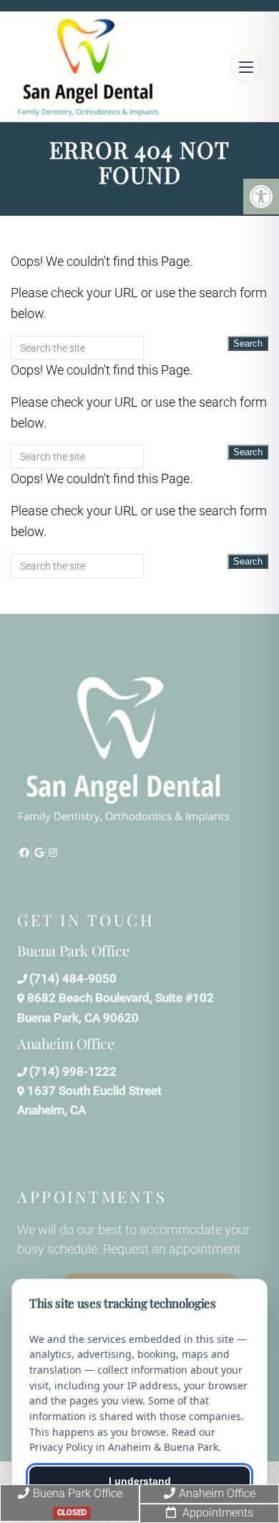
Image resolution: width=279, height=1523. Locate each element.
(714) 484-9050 (73, 978)
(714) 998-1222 (73, 1071)
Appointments (216, 1512)
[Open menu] (246, 66)
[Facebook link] (24, 852)
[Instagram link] (53, 852)
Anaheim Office (217, 1493)
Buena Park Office (77, 1502)
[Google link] (38, 852)
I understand (140, 1481)
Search (248, 343)
